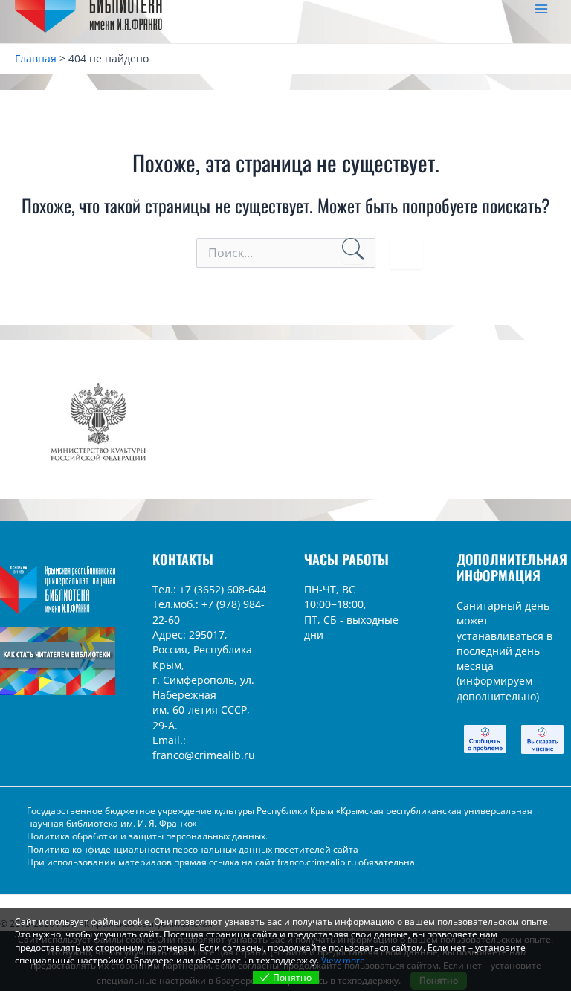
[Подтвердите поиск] (353, 251)
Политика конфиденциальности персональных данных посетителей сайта (192, 849)
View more (343, 960)
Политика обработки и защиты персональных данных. (147, 836)
